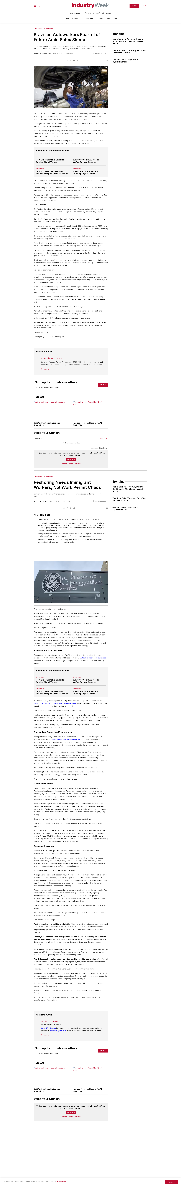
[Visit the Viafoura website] (103, 448)
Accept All (172, 1182)
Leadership (100, 18)
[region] (71, 443)
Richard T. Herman (41, 501)
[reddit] (74, 60)
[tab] (39, 438)
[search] (38, 6)
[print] (107, 60)
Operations (88, 18)
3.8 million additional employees (93, 662)
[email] (78, 60)
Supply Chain (112, 18)
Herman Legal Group (57, 1050)
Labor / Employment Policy (43, 28)
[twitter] (71, 60)
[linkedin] (67, 60)
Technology (76, 18)
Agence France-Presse (42, 53)
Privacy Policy (61, 1181)
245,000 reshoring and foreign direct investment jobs (55, 707)
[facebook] (64, 60)
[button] (35, 6)
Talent (66, 18)
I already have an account (71, 463)
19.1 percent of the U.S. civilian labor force (65, 743)
